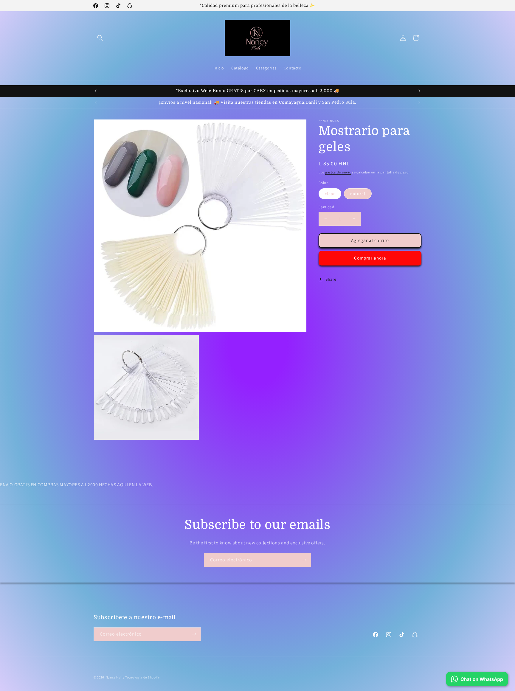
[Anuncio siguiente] (419, 91)
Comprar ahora (370, 258)
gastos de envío (338, 172)
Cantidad (326, 206)
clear (330, 193)
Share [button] (330, 279)
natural (357, 193)
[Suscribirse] (304, 560)
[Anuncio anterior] (95, 91)
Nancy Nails (115, 677)
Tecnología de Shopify (142, 677)
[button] (100, 37)
